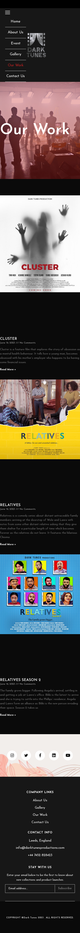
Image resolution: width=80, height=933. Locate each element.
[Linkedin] (54, 755)
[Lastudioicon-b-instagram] (12, 755)
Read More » (8, 369)
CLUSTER (8, 339)
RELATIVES (10, 505)
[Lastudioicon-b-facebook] (40, 755)
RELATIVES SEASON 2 (20, 680)
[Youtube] (68, 755)
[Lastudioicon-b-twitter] (26, 755)
